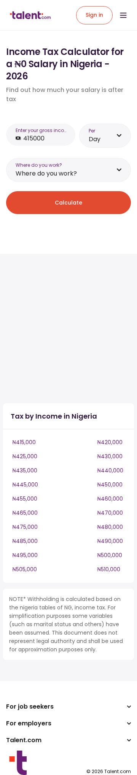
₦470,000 (110, 513)
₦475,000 (25, 527)
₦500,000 (109, 555)
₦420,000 (110, 442)
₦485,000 (25, 541)
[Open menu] (123, 15)
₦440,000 (110, 470)
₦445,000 (25, 484)
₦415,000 (24, 442)
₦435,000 (24, 470)
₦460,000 (110, 499)
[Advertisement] (68, 328)
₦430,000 (110, 456)
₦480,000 (110, 527)
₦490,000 (110, 541)
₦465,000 (25, 513)
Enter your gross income (43, 130)
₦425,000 (24, 456)
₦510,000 (108, 569)
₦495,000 (25, 555)
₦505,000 (24, 569)
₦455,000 (24, 499)
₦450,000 (110, 484)
